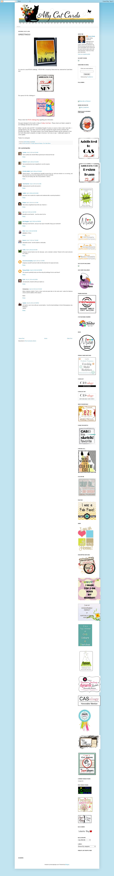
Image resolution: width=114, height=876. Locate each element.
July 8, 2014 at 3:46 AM (31, 249)
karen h (24, 240)
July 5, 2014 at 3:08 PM (35, 221)
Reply (24, 157)
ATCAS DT (28, 143)
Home (18, 26)
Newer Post (21, 338)
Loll (23, 212)
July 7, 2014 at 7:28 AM (32, 240)
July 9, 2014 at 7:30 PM (38, 260)
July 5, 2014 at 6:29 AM (32, 152)
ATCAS (23, 143)
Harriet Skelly (91, 36)
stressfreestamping (28, 260)
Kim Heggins (26, 221)
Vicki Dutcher (26, 183)
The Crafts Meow (46, 143)
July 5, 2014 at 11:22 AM (32, 202)
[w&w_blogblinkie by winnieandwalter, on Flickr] (84, 107)
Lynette (24, 152)
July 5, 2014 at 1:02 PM (30, 212)
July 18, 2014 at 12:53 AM (35, 289)
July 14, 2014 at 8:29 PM (31, 279)
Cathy (24, 249)
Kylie (24, 279)
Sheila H (25, 162)
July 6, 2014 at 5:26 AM (31, 231)
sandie (24, 193)
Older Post (69, 338)
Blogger (67, 864)
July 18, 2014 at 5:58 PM (33, 303)
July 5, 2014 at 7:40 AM (36, 171)
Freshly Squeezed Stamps (36, 143)
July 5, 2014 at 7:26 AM (32, 162)
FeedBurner (90, 77)
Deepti (24, 202)
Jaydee (24, 303)
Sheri (24, 231)
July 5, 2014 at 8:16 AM (35, 183)
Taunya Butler (26, 270)
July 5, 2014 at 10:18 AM (32, 193)
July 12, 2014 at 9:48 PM (36, 270)
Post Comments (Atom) (30, 341)
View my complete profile (84, 54)
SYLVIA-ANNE (26, 171)
